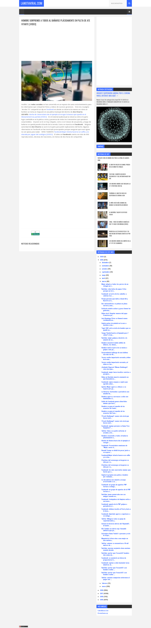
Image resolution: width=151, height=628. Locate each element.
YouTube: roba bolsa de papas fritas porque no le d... (113, 290)
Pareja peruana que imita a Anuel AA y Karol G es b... (114, 299)
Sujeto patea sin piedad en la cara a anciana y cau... (113, 324)
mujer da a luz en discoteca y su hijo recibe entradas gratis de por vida (119, 233)
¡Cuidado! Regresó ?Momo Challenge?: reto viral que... (114, 368)
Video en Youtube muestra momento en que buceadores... (115, 378)
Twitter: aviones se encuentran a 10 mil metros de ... (114, 544)
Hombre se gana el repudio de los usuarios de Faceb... (113, 407)
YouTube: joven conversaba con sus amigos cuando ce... (113, 495)
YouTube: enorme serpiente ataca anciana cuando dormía (115, 549)
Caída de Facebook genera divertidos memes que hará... (114, 402)
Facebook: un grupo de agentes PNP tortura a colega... (114, 485)
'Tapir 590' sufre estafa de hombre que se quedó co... (115, 329)
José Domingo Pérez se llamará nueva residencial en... (114, 319)
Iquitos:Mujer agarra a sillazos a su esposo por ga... (113, 388)
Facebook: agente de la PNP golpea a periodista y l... (114, 505)
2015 (102, 599)
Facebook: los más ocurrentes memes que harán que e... (116, 471)
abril (104, 278)
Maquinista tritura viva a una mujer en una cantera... (114, 539)
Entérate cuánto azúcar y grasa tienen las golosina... (116, 309)
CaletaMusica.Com (103, 610)
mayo (104, 275)
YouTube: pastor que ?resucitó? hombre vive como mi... (115, 554)
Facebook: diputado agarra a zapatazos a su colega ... (115, 515)
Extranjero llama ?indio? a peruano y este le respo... (115, 534)
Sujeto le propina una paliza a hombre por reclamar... (114, 476)
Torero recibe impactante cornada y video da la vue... (115, 358)
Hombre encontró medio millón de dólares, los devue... (113, 344)
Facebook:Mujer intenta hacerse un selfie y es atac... (115, 456)
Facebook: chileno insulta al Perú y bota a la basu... (116, 510)
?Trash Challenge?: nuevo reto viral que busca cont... (115, 417)
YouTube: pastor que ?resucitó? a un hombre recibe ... (114, 568)
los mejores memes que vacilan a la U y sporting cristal (119, 185)
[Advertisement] (56, 41)
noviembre (106, 265)
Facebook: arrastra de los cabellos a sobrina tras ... (114, 295)
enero (104, 586)
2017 (102, 593)
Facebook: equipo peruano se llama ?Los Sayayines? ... (115, 427)
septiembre (106, 272)
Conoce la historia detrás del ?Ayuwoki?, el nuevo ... (115, 524)
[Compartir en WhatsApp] (35, 234)
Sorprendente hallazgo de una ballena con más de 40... (114, 353)
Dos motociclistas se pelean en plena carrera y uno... (114, 304)
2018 (102, 590)
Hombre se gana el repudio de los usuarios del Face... (113, 412)
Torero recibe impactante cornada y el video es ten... (114, 363)
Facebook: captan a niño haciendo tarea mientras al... (115, 564)
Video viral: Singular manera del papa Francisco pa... (114, 314)
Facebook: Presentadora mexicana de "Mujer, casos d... (114, 446)
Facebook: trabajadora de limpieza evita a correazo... (115, 500)
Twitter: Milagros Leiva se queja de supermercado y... (113, 520)
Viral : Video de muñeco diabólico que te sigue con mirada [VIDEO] (119, 223)
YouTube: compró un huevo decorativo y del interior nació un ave (119, 176)
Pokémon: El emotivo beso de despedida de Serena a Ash (117, 194)
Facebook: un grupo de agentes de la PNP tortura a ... (115, 490)
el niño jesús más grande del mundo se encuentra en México (118, 204)
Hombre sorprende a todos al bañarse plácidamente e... (114, 436)
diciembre (105, 262)
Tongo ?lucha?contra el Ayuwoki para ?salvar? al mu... (114, 334)
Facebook (50, 109)
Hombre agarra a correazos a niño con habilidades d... (114, 397)
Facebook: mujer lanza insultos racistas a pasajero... (115, 373)
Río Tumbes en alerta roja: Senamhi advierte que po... (113, 529)
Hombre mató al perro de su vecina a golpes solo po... (114, 348)
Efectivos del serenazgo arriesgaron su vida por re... (115, 461)
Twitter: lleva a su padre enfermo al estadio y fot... (113, 432)
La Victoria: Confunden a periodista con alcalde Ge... (115, 392)
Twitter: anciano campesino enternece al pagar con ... (115, 578)
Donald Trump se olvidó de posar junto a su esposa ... (115, 451)
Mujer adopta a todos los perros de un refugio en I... (114, 285)
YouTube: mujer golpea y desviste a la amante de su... (114, 339)
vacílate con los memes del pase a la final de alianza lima (113, 159)
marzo (104, 281)
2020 (102, 256)
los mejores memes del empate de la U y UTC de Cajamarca (120, 242)
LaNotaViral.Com (31, 3)
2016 (102, 596)
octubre (105, 269)
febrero (105, 583)
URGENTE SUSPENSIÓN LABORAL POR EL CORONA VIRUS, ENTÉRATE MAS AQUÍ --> (113, 94)
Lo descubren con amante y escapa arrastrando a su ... (113, 480)
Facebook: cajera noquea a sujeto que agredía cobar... (114, 383)
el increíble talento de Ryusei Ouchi (118, 213)
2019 (102, 260)
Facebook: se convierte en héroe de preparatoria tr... (113, 559)
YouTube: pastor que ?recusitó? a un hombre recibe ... (114, 573)
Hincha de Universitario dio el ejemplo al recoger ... (115, 441)
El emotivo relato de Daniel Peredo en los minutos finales (119, 165)
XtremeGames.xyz (103, 613)
